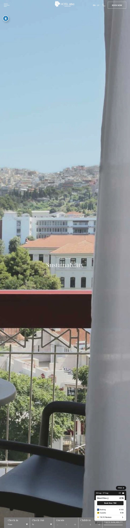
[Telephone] (105, 5)
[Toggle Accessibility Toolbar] (6, 18)
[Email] (123, 493)
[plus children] (99, 524)
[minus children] (81, 524)
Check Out (38, 520)
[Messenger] (119, 493)
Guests (60, 520)
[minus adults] (57, 524)
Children (85, 520)
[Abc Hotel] (65, 5)
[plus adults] (75, 524)
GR (98, 5)
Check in (13, 520)
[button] (110, 503)
